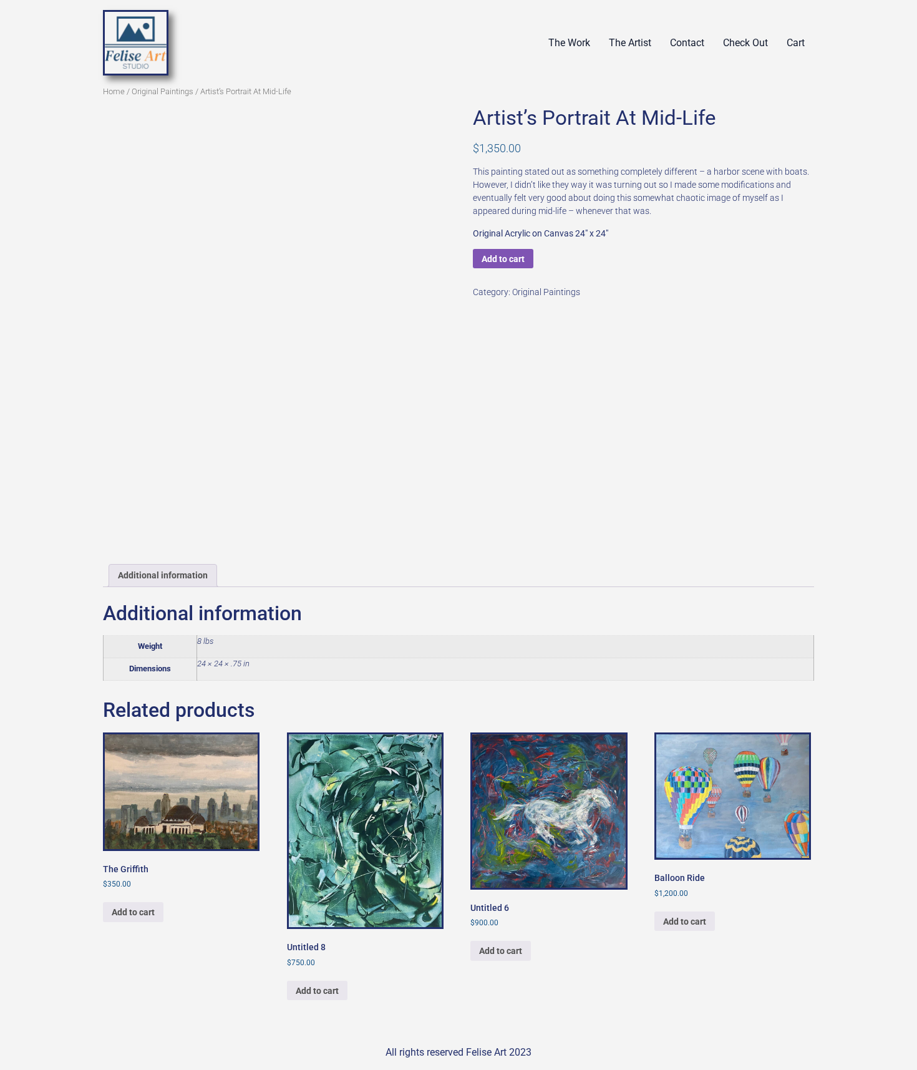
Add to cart (503, 259)
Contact (687, 43)
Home (114, 91)
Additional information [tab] (163, 575)
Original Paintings (162, 91)
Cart (796, 43)
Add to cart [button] (133, 912)
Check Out (745, 43)
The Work (569, 43)
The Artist (630, 43)
